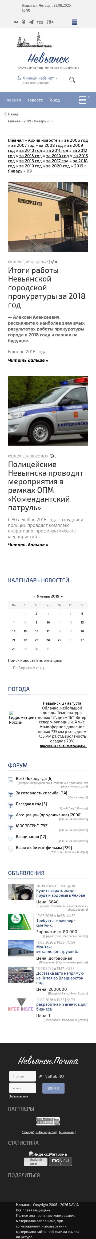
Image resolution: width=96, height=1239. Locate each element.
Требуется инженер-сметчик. (55, 923)
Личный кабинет (38, 78)
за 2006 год (76, 139)
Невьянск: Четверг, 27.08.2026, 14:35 (46, 8)
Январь (40, 121)
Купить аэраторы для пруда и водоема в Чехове (60, 893)
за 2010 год (30, 150)
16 (36, 631)
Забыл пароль (18, 1096)
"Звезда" (28, 1132)
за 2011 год (57, 150)
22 (25, 640)
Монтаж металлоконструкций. (57, 949)
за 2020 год (58, 165)
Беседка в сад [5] (31, 804)
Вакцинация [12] (31, 836)
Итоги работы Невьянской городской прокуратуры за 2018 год (47, 287)
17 (48, 631)
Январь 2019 (48, 596)
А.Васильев (66, 1132)
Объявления (26, 872)
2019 (27, 121)
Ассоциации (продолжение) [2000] (49, 815)
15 (25, 631)
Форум (18, 765)
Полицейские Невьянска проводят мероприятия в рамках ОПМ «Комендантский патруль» (45, 485)
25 (59, 640)
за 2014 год (57, 155)
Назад (13, 114)
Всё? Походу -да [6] (34, 778)
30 (36, 649)
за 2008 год (51, 145)
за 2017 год (57, 160)
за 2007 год (23, 145)
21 (13, 640)
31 (48, 649)
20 (82, 631)
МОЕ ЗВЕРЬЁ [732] (32, 826)
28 (13, 649)
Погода (19, 688)
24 (48, 640)
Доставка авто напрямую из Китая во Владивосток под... (60, 978)
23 (36, 640)
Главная (16, 139)
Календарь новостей (38, 580)
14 (13, 631)
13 (82, 622)
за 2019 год (30, 165)
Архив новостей (44, 139)
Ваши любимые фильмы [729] (44, 847)
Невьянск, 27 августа (62, 703)
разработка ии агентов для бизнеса (61, 1006)
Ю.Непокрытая (46, 1132)
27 (82, 640)
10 (48, 622)
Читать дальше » (28, 360)
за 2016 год (30, 160)
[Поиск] (72, 79)
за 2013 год (30, 155)
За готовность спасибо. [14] (41, 793)
